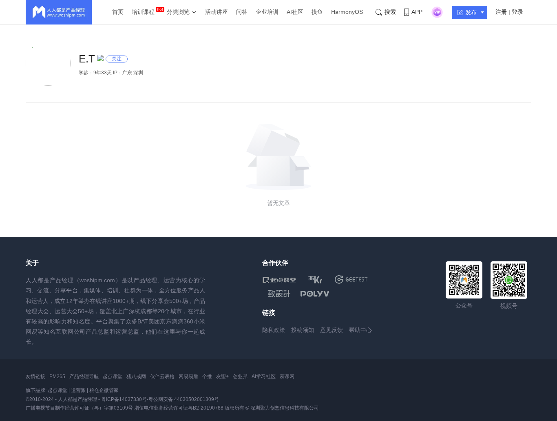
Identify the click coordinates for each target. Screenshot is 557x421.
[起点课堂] (279, 279)
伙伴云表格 (162, 376)
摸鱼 (317, 12)
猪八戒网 (136, 376)
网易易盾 (188, 376)
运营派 (78, 390)
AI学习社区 (264, 376)
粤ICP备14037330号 (124, 399)
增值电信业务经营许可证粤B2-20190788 (178, 408)
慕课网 (287, 376)
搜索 (390, 12)
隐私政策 (273, 330)
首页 (118, 12)
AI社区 (295, 12)
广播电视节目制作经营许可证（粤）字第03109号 (79, 408)
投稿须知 (302, 330)
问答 (242, 12)
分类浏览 (178, 12)
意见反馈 (331, 330)
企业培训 (267, 12)
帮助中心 (360, 330)
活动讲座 (216, 12)
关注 (117, 59)
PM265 (57, 376)
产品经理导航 (84, 376)
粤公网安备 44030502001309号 (183, 399)
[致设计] (279, 293)
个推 (207, 376)
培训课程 (143, 12)
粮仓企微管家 (104, 390)
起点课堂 (112, 376)
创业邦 (240, 376)
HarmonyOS (347, 12)
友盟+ (222, 376)
